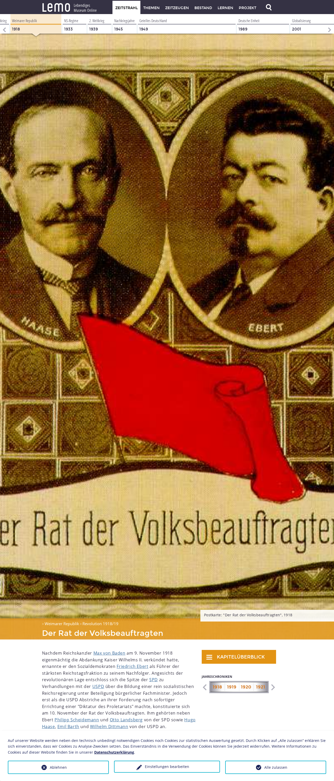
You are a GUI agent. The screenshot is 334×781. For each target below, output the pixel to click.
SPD (153, 679)
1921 (260, 687)
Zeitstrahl (126, 8)
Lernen (225, 8)
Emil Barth (68, 726)
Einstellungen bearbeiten (167, 766)
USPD (98, 686)
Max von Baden (109, 653)
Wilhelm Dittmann (109, 726)
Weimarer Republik (62, 623)
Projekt (247, 8)
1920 (246, 687)
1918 (217, 687)
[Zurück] (4, 24)
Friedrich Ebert (132, 666)
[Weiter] (330, 24)
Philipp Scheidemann (77, 720)
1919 (231, 687)
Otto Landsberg (126, 720)
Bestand (203, 8)
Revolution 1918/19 (100, 623)
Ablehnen (58, 767)
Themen (151, 8)
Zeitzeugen (177, 8)
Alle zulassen (275, 767)
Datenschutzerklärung (114, 752)
